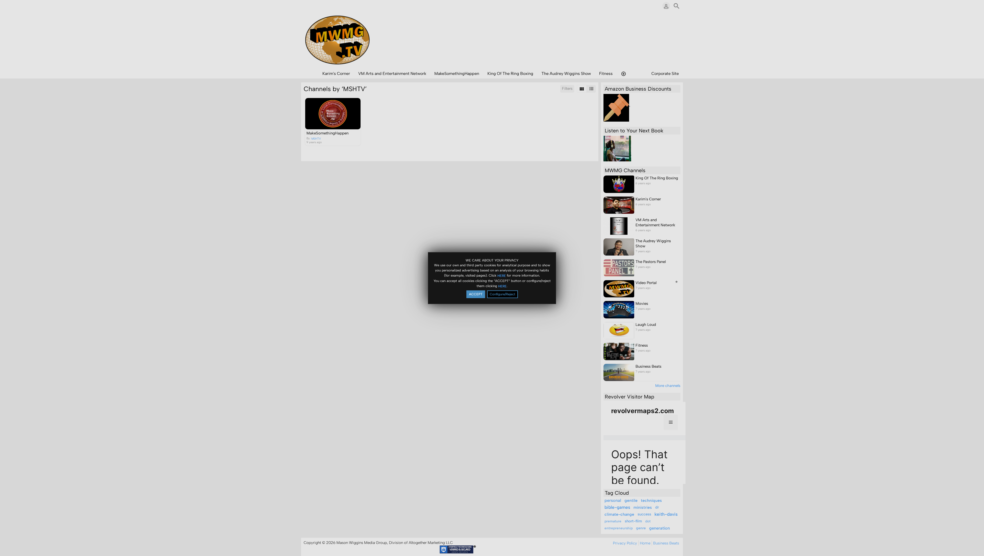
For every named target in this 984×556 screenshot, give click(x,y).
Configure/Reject (502, 294)
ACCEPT (476, 294)
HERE (501, 276)
